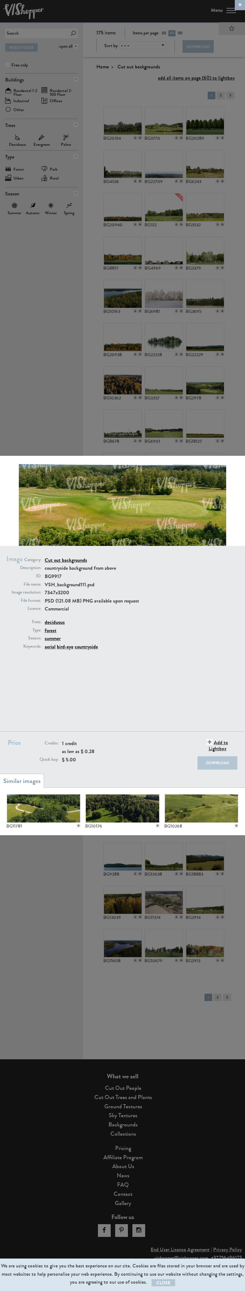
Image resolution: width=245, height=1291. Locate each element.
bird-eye (65, 646)
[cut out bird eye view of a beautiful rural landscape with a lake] (43, 808)
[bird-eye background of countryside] (201, 808)
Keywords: (32, 646)
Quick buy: (49, 759)
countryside (86, 646)
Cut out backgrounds (66, 560)
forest (50, 630)
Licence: (34, 608)
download (217, 763)
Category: (32, 560)
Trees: (36, 622)
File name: (32, 584)
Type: (37, 630)
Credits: (52, 743)
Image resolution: (26, 592)
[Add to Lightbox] (78, 826)
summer (53, 638)
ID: (38, 576)
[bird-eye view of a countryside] (122, 808)
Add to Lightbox (218, 745)
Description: (30, 568)
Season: (34, 638)
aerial (50, 646)
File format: (31, 600)
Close (163, 1283)
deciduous (55, 622)
